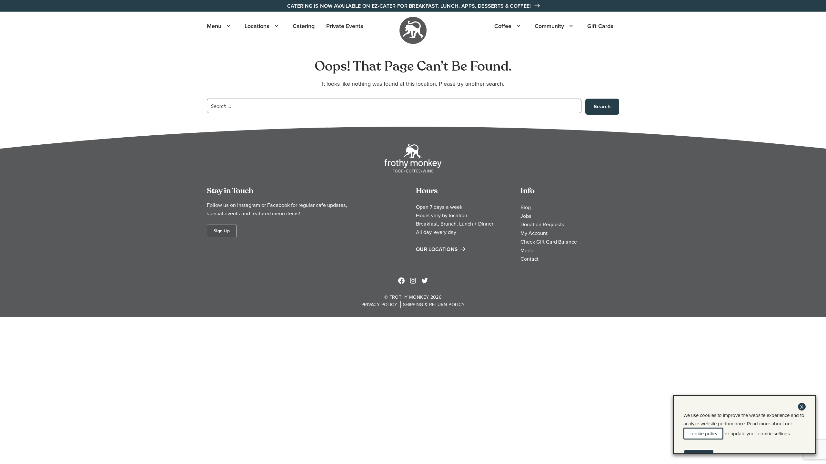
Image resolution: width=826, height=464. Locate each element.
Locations (257, 26)
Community (549, 26)
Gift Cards (600, 26)
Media (527, 250)
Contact (529, 258)
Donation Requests (542, 224)
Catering (304, 26)
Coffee (502, 26)
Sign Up (222, 230)
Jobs (525, 215)
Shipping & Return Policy (434, 304)
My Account (534, 233)
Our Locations (437, 249)
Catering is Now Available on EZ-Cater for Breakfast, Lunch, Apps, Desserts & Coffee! (409, 6)
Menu (214, 26)
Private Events (344, 26)
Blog (525, 207)
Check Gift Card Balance (548, 241)
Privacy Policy (379, 304)
